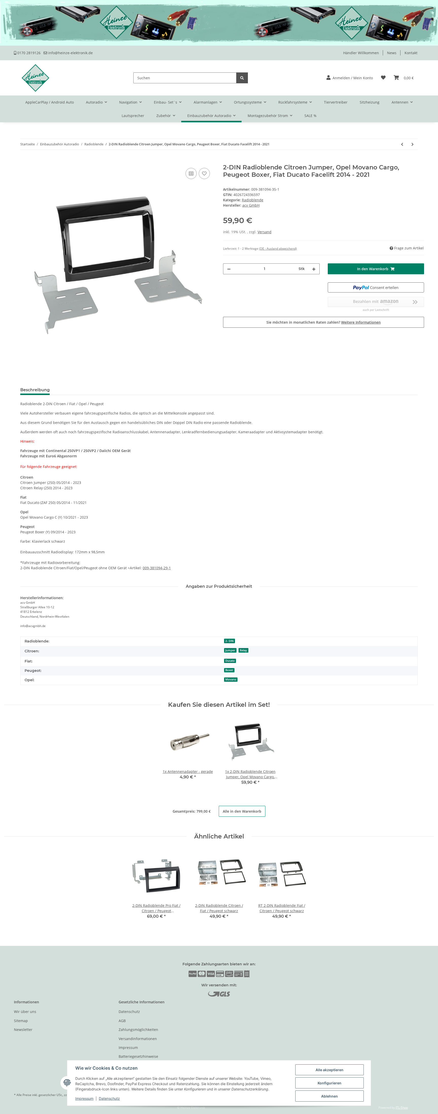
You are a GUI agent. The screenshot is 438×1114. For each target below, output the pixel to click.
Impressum (128, 1047)
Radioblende (252, 200)
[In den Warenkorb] (18, 161)
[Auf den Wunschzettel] (204, 173)
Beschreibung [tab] (35, 389)
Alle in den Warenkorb (242, 811)
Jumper (230, 650)
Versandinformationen (138, 1038)
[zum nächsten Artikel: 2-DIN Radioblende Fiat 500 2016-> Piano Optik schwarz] (412, 144)
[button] (349, 78)
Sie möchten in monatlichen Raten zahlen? (323, 322)
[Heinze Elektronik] (35, 77)
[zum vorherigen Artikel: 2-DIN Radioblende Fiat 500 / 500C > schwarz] (402, 144)
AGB (122, 1020)
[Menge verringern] (228, 269)
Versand (264, 231)
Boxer (229, 670)
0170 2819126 (28, 52)
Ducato (230, 660)
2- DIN (229, 641)
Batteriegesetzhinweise (138, 1056)
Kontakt (411, 52)
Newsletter (23, 1029)
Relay (243, 650)
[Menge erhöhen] (313, 269)
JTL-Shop (402, 1107)
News (391, 52)
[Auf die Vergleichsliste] (191, 173)
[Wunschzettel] (383, 78)
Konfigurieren (329, 1083)
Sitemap (21, 1020)
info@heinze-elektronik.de (70, 52)
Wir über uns (25, 1011)
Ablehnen (329, 1096)
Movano (230, 679)
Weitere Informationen (361, 322)
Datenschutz (129, 1011)
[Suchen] (242, 77)
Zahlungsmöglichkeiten (138, 1029)
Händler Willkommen (361, 52)
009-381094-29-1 (157, 567)
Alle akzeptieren (329, 1070)
